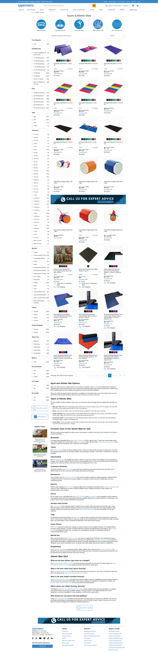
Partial (35, 376)
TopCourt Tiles (57, 450)
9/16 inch (36, 180)
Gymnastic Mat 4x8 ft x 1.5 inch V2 (63, 64)
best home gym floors (105, 549)
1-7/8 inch (36, 210)
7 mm (35, 146)
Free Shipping (36, 40)
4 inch (35, 231)
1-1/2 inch (36, 204)
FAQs (63, 638)
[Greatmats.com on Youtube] (40, 638)
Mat (35, 116)
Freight (36, 332)
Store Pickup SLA (89, 633)
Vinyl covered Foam (39, 297)
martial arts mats (72, 538)
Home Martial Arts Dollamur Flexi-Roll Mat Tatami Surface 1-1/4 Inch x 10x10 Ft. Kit (63, 316)
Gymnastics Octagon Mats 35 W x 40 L (88, 230)
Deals (128, 1)
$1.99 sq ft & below (39, 92)
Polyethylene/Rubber (40, 270)
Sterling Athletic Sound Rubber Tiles (61, 582)
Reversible (35, 393)
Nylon (35, 264)
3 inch (35, 225)
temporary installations (110, 487)
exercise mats (57, 506)
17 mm (36, 186)
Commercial (111, 9)
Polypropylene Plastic (40, 273)
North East (37, 344)
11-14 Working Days (39, 70)
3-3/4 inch (36, 228)
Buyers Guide (112, 1)
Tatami (35, 317)
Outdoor (122, 9)
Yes (35, 370)
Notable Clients (66, 636)
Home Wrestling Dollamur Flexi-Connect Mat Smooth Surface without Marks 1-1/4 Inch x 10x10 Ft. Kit (113, 317)
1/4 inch (36, 171)
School (92, 9)
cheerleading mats (58, 459)
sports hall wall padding (61, 598)
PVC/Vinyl (37, 279)
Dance (42, 9)
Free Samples (121, 1)
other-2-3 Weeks (38, 79)
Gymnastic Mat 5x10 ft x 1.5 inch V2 (63, 103)
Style (33, 112)
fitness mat (55, 527)
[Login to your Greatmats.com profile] (133, 5)
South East (37, 350)
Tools (138, 1)
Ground (36, 329)
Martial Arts (52, 9)
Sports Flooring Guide (115, 645)
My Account (65, 643)
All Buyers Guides (114, 631)
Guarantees (87, 638)
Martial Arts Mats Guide (115, 638)
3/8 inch (36, 174)
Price (33, 88)
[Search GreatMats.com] (94, 5)
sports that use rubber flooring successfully (70, 589)
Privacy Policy (88, 640)
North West (37, 347)
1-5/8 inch (36, 207)
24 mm (36, 168)
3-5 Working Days (39, 61)
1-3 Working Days (39, 58)
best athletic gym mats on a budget (63, 563)
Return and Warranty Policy (92, 636)
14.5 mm (36, 158)
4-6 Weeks (37, 73)
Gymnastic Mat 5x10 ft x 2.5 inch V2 (113, 103)
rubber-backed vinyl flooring (107, 442)
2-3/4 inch (36, 222)
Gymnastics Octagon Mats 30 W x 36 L (63, 230)
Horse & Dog (64, 9)
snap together (81, 442)
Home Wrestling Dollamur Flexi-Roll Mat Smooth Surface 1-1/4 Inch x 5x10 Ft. (88, 357)
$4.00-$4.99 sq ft (38, 102)
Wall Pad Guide (113, 650)
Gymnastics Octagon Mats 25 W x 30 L (113, 182)
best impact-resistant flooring (61, 579)
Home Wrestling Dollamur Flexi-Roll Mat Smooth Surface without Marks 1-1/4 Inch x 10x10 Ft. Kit (113, 358)
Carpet (36, 252)
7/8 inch (36, 192)
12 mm (36, 155)
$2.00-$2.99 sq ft (38, 95)
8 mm (35, 149)
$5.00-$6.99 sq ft (38, 105)
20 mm (36, 164)
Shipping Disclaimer (90, 631)
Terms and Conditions (90, 645)
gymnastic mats (67, 469)
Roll (35, 122)
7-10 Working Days (39, 67)
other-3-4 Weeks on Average (39, 83)
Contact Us (65, 631)
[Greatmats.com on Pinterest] (44, 638)
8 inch (35, 234)
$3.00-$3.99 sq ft (38, 99)
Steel (35, 285)
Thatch (36, 314)
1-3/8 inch (36, 201)
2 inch (35, 213)
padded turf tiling (80, 496)
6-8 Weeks (37, 76)
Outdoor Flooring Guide (116, 643)
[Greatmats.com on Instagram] (36, 638)
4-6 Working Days (39, 64)
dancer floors (68, 487)
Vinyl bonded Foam (39, 291)
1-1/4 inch (36, 198)
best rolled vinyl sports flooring (62, 571)
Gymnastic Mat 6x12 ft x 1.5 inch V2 (63, 142)
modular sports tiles (78, 440)
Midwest (36, 341)
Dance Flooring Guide (115, 633)
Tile (35, 119)
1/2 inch (36, 177)
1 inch (35, 195)
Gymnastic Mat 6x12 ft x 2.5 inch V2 (113, 142)
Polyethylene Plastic (40, 267)
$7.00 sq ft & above (39, 108)
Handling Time (36, 48)
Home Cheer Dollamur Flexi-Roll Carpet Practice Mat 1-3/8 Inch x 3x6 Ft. (62, 271)
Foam (35, 261)
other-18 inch (37, 243)
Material (34, 248)
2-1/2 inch (36, 219)
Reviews (133, 1)
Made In (34, 358)
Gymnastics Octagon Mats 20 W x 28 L (88, 182)
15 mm (36, 161)
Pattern (34, 307)
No (34, 373)
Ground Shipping (37, 325)
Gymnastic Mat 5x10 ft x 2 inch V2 (88, 103)
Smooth (36, 311)
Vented (36, 320)
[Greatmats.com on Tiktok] (48, 638)
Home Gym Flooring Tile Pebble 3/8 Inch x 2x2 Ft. (88, 270)
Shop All (21, 10)
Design (105, 1)
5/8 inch (36, 183)
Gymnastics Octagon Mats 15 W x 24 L (63, 182)
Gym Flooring (31, 9)
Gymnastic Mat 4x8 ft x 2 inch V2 (88, 63)
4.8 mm (36, 137)
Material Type (133, 9)
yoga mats (77, 517)
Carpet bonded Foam (40, 255)
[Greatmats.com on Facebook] (32, 638)
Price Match (87, 643)
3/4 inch (36, 189)
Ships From (35, 337)
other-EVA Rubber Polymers (38, 301)
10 (120, 375)
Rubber (36, 282)
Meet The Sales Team (68, 640)
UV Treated (35, 381)
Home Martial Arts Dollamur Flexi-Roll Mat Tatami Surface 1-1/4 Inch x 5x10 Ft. (88, 316)
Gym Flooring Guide (115, 636)
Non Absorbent (36, 366)
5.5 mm (36, 140)
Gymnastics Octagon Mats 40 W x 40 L (113, 230)
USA (35, 362)
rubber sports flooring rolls (87, 509)
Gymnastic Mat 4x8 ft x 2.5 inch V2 (113, 64)
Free (35, 44)
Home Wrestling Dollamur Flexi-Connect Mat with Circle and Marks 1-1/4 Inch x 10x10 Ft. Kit (63, 357)
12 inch (36, 237)
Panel (35, 125)
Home (101, 9)
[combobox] (70, 5)
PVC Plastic (37, 276)
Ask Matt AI (42, 416)
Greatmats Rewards (68, 645)
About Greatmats (67, 633)
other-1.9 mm (37, 240)
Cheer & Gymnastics (79, 9)
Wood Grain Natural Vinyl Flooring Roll (76, 573)
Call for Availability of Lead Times (39, 53)
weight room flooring (59, 549)
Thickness (35, 130)
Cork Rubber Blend (39, 258)
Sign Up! (42, 646)
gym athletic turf (92, 496)
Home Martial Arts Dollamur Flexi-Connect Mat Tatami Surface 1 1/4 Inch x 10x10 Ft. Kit (112, 272)
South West (37, 353)
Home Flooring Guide (115, 640)
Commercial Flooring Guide (117, 647)
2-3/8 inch (36, 216)
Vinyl (35, 288)
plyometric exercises (70, 477)
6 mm (35, 143)
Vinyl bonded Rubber (40, 294)
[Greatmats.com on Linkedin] (52, 638)
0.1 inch (36, 134)
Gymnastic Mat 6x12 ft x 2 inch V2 (88, 142)
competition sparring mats (101, 540)
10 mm (36, 152)
